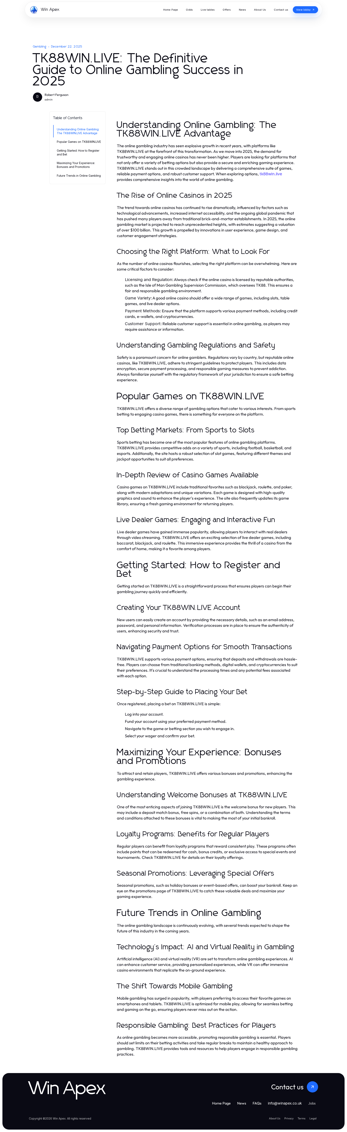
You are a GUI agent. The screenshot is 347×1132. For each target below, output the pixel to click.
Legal (312, 1118)
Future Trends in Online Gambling (79, 175)
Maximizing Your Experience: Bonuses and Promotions (76, 164)
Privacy (289, 1118)
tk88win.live (271, 173)
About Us (274, 1118)
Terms (301, 1118)
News (241, 1103)
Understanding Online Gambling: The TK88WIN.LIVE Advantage (78, 131)
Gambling (40, 46)
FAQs (257, 1103)
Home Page (221, 1103)
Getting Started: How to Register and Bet (78, 152)
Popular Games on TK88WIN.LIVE (79, 141)
